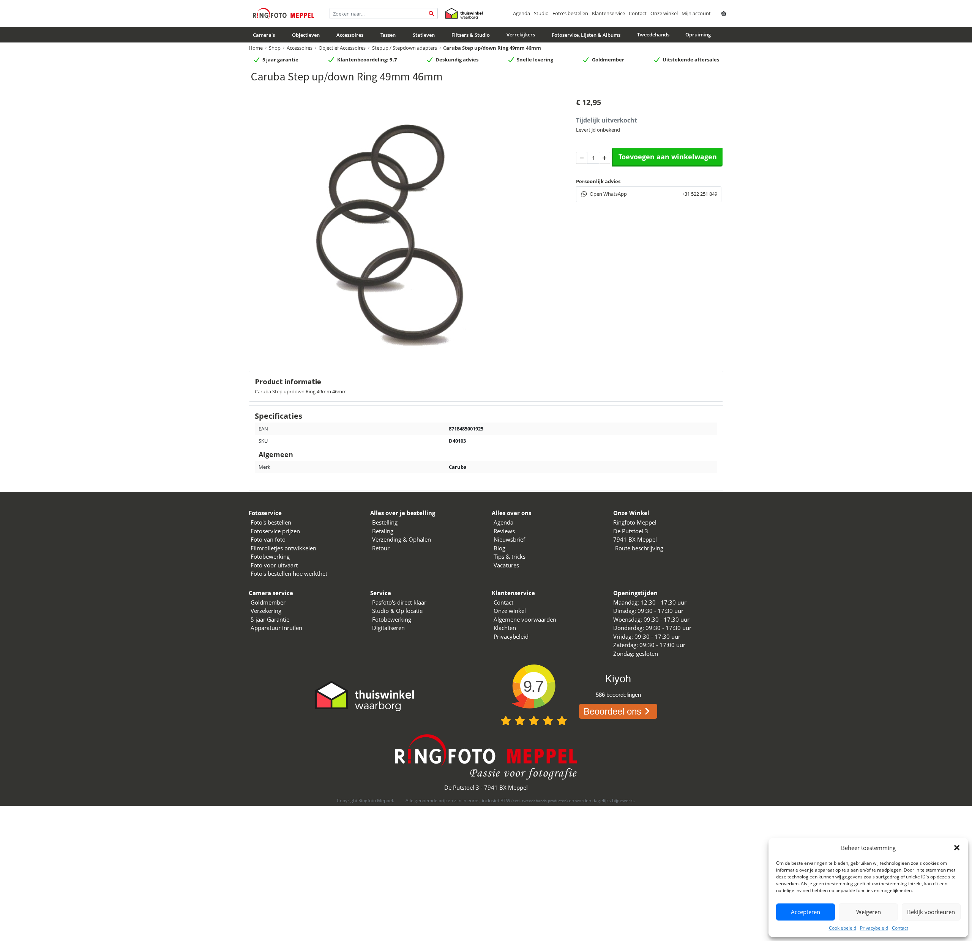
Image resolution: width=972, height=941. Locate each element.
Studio (541, 13)
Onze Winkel (631, 512)
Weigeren (868, 912)
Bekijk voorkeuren (931, 912)
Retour (381, 548)
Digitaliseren (388, 628)
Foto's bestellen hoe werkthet (289, 573)
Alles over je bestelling (402, 512)
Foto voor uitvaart (274, 565)
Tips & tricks (509, 556)
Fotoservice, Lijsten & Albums (586, 34)
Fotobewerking (270, 556)
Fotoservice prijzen (275, 531)
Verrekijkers (521, 34)
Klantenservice (608, 13)
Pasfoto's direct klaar (399, 602)
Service (380, 592)
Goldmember (268, 602)
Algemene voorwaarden (525, 619)
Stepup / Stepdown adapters (404, 47)
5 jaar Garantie (270, 619)
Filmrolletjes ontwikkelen (283, 548)
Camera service (271, 592)
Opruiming (698, 34)
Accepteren (805, 912)
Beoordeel (612, 711)
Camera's (264, 34)
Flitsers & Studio (470, 34)
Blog (499, 548)
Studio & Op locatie (397, 610)
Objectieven (306, 34)
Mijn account (696, 13)
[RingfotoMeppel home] (283, 13)
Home (256, 47)
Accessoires (349, 34)
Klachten (505, 628)
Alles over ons (511, 512)
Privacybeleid (874, 928)
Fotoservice (265, 512)
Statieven (424, 34)
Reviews (504, 531)
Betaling (382, 531)
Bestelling (385, 522)
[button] (957, 847)
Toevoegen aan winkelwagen (668, 156)
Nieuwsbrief (509, 539)
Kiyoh (618, 679)
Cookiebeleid (842, 928)
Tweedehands (653, 34)
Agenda (521, 13)
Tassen (388, 34)
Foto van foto (268, 539)
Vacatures (506, 565)
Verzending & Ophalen (401, 539)
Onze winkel (664, 13)
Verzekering (266, 610)
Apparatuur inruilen (276, 628)
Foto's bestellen (570, 13)
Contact (900, 928)
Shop (275, 47)
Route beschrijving (639, 548)
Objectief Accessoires (342, 47)
